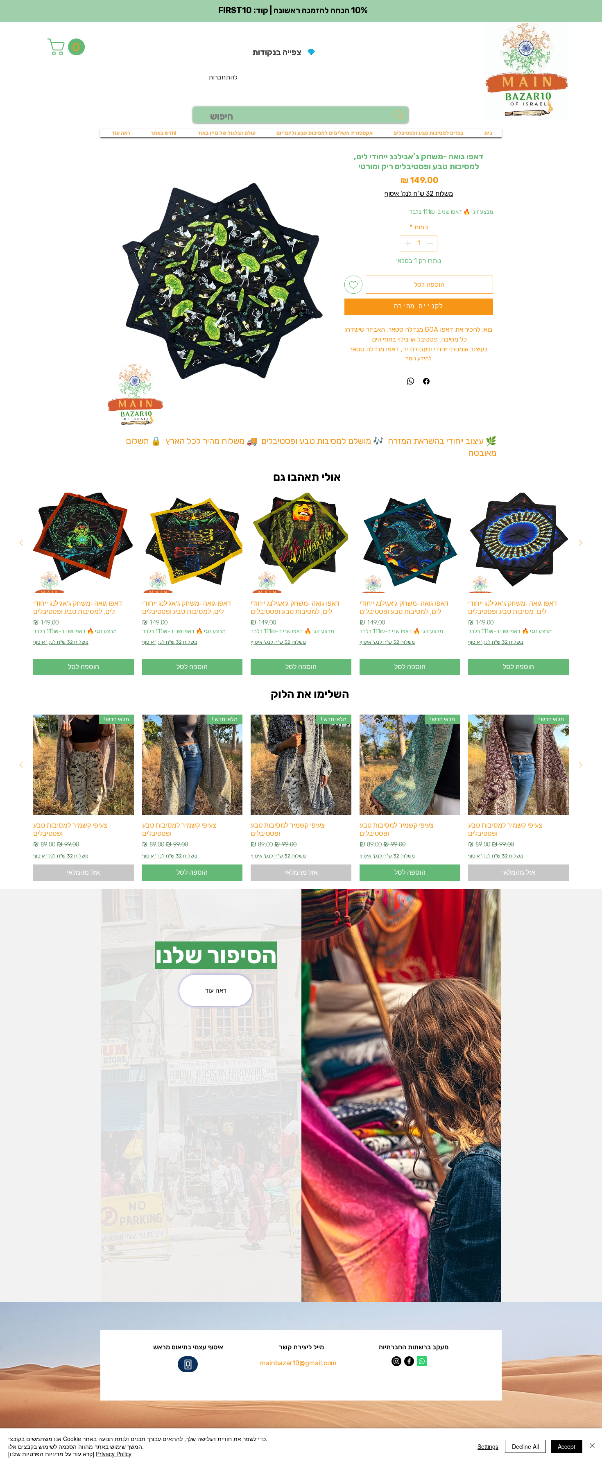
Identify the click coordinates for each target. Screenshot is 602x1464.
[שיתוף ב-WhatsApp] (411, 381)
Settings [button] (488, 1446)
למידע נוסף (418, 358)
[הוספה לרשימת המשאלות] (353, 285)
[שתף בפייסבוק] (426, 381)
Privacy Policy (113, 1454)
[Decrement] (430, 243)
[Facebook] (409, 1361)
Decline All (525, 1446)
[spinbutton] (418, 243)
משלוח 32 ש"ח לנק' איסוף (419, 193)
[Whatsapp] (422, 1361)
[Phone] (188, 1364)
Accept (566, 1446)
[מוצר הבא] (21, 543)
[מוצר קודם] (581, 543)
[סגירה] (592, 1446)
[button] (68, 46)
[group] (301, 584)
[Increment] (406, 243)
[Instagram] (396, 1361)
